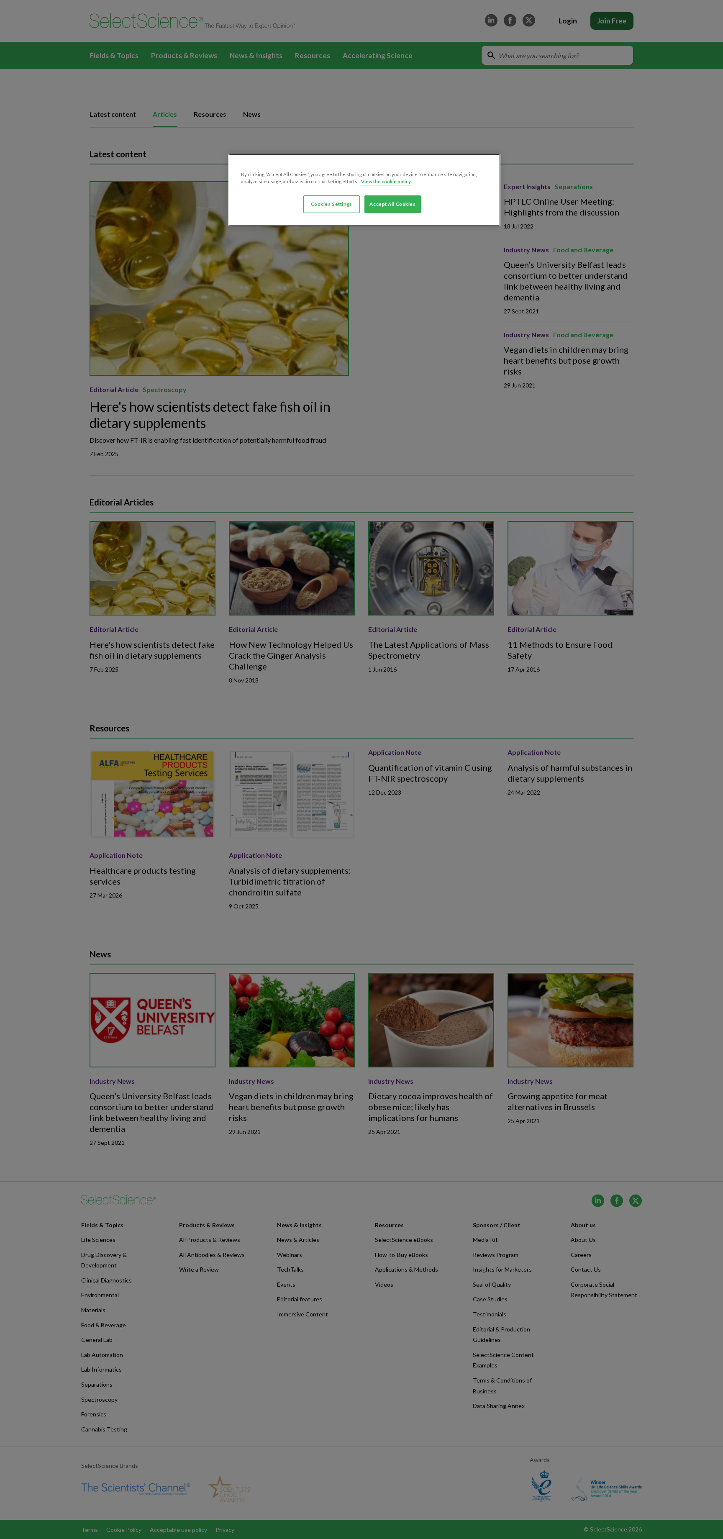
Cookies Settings (331, 204)
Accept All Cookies (392, 204)
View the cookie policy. (386, 181)
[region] (364, 190)
